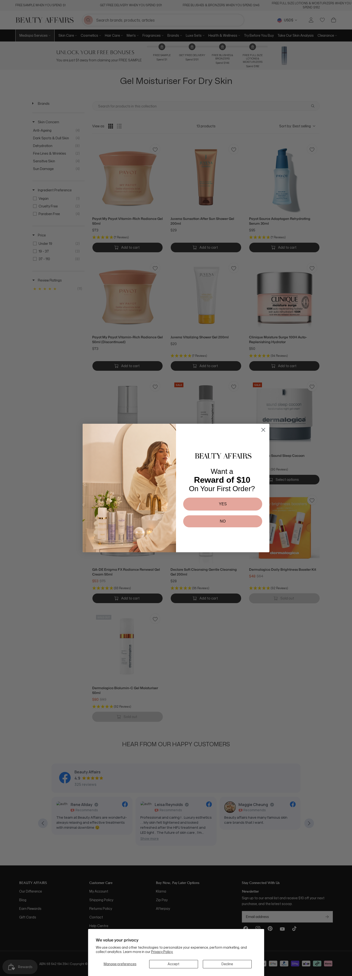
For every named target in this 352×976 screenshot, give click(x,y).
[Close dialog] (263, 430)
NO (223, 521)
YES (223, 504)
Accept (173, 964)
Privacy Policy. (162, 951)
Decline (227, 964)
